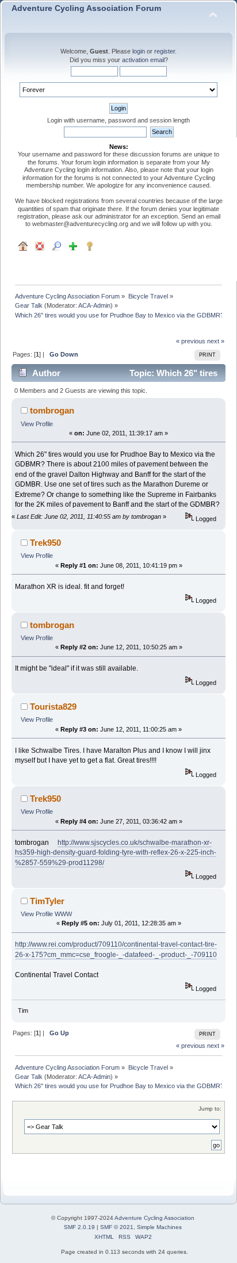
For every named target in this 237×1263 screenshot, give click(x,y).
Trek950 (45, 543)
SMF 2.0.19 (79, 1227)
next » (215, 341)
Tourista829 (53, 706)
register (164, 51)
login (138, 51)
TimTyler (47, 901)
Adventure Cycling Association (154, 1218)
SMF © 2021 (116, 1227)
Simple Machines (159, 1227)
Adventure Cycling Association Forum (86, 8)
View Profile (37, 423)
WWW (63, 913)
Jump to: (209, 1108)
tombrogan (52, 410)
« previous (190, 341)
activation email (143, 59)
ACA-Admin (94, 305)
